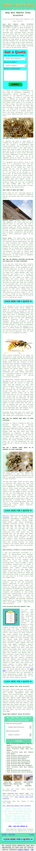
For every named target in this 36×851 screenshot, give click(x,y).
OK (32, 850)
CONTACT (25, 9)
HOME (13, 9)
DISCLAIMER (31, 9)
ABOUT (21, 9)
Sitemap (4, 834)
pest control (28, 665)
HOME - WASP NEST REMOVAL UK (17, 826)
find (7, 689)
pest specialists (27, 616)
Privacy (31, 834)
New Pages (12, 834)
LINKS (17, 9)
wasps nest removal (15, 707)
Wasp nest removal (9, 515)
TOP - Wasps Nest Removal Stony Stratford (17, 805)
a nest (18, 44)
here (8, 711)
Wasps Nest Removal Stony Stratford (16, 714)
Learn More (23, 850)
